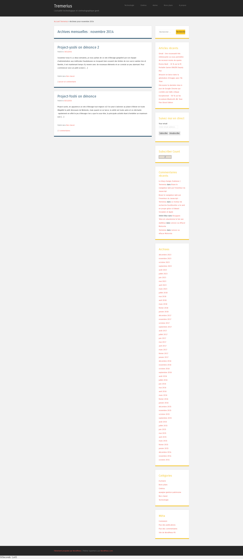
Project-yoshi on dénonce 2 (78, 47)
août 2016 (163, 376)
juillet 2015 (163, 426)
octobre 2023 (164, 262)
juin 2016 (162, 384)
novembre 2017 (165, 319)
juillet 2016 (163, 380)
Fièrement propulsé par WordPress (67, 551)
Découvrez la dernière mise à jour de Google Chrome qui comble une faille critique (170, 88)
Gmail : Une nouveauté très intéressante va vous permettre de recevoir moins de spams (171, 56)
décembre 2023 (165, 255)
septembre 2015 (165, 418)
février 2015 (163, 445)
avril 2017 (162, 346)
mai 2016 (162, 388)
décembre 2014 (165, 452)
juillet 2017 (163, 334)
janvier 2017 (163, 357)
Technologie (129, 5)
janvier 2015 (163, 448)
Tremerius (63, 6)
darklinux (162, 223)
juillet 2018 (163, 293)
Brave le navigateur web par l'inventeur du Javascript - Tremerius (170, 198)
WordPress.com (107, 551)
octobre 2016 (164, 369)
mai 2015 (162, 433)
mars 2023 (163, 289)
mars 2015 (163, 441)
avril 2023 (162, 285)
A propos (182, 5)
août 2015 (163, 422)
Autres (155, 5)
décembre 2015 (165, 407)
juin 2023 (162, 277)
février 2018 (163, 308)
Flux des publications (167, 525)
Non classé (70, 76)
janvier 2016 (163, 403)
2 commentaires (64, 131)
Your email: (163, 124)
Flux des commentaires (168, 529)
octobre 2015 (164, 414)
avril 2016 (162, 391)
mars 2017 (163, 350)
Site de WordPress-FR (167, 532)
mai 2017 (162, 342)
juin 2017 (162, 338)
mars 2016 (163, 395)
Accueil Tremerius (61, 21)
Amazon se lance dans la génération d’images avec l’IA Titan (170, 78)
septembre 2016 (165, 372)
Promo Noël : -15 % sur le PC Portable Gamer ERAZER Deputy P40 (171, 67)
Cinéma (143, 5)
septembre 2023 (165, 266)
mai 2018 (162, 296)
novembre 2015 (165, 410)
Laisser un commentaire (67, 82)
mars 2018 (163, 304)
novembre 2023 (165, 258)
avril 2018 (162, 300)
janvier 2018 (163, 312)
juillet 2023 (163, 274)
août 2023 (163, 270)
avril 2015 (162, 437)
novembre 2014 (165, 456)
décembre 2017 (165, 315)
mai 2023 (162, 281)
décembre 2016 (165, 361)
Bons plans (168, 5)
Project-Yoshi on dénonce (77, 96)
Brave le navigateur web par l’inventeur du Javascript (172, 187)
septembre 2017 (165, 327)
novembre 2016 (165, 365)
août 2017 (163, 331)
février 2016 (163, 399)
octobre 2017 (164, 323)
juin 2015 (162, 429)
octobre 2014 (164, 460)
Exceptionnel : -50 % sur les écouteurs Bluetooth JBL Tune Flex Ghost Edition (170, 99)
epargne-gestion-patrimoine (170, 492)
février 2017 (163, 353)
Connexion (163, 521)
